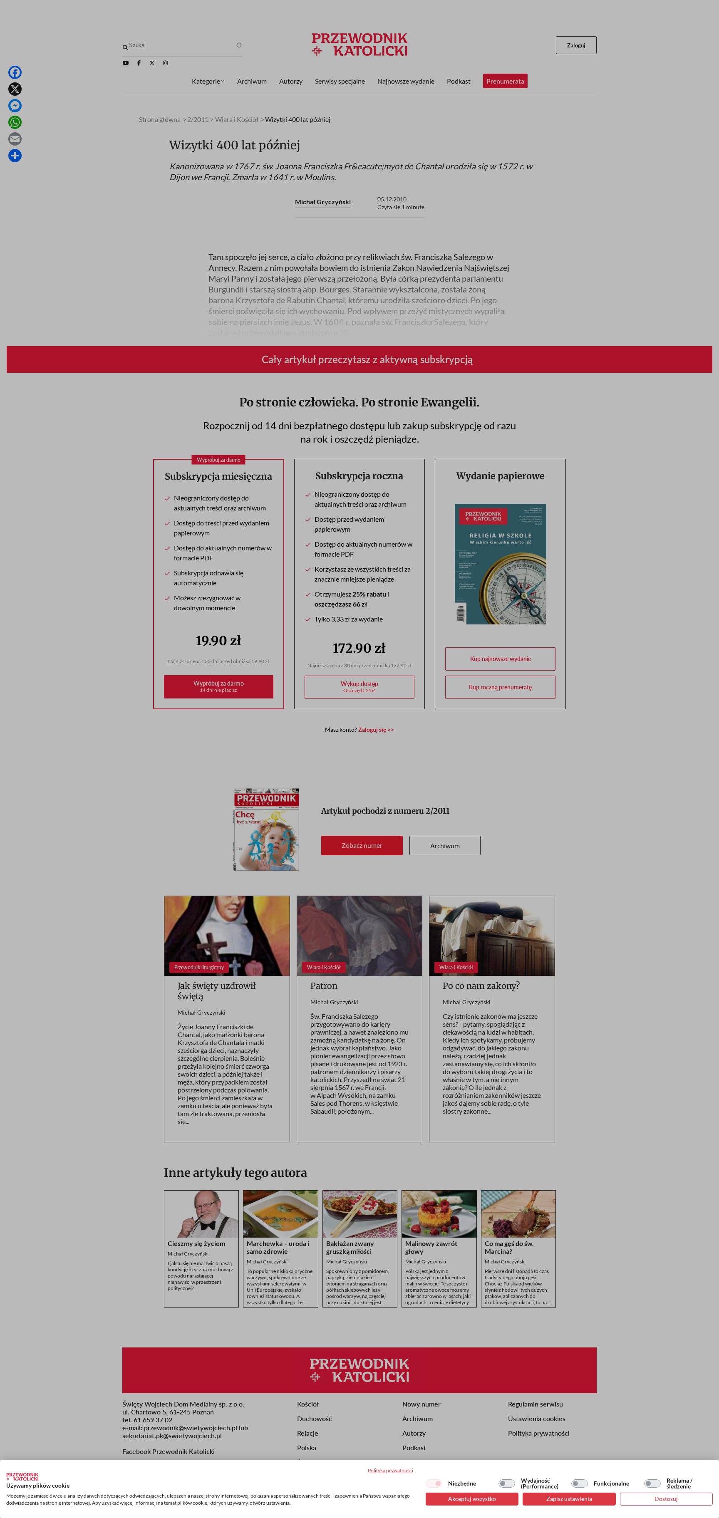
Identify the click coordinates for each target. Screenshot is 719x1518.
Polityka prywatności (390, 1470)
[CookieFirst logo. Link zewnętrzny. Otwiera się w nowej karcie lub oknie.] (22, 1477)
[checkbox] (434, 1483)
